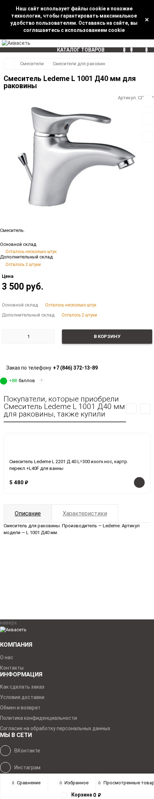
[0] (149, 43)
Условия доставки (22, 697)
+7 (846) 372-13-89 (75, 367)
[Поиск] (141, 43)
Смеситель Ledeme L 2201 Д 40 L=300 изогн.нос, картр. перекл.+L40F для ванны (68, 465)
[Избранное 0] (134, 43)
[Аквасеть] (77, 630)
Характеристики (85, 513)
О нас (6, 657)
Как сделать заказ (22, 686)
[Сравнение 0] (126, 43)
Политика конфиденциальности (38, 717)
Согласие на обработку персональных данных (55, 728)
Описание (28, 513)
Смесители (32, 63)
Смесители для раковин (79, 63)
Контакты (12, 667)
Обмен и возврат (20, 707)
